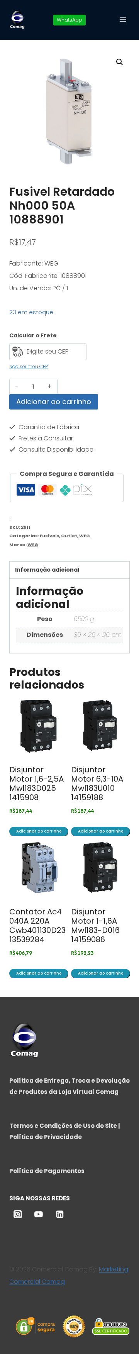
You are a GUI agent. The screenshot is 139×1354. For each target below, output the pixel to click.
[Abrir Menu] (122, 19)
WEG (84, 536)
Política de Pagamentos (47, 1171)
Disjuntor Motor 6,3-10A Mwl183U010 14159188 (97, 783)
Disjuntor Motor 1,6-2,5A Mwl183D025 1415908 (36, 783)
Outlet (69, 536)
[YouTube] (38, 1214)
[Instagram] (17, 1214)
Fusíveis (49, 536)
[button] (120, 62)
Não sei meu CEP (28, 366)
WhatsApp (69, 20)
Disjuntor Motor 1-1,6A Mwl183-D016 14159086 (95, 925)
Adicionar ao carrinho (53, 401)
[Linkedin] (59, 1214)
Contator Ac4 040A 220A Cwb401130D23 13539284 (37, 925)
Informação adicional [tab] (47, 570)
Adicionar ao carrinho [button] (38, 831)
